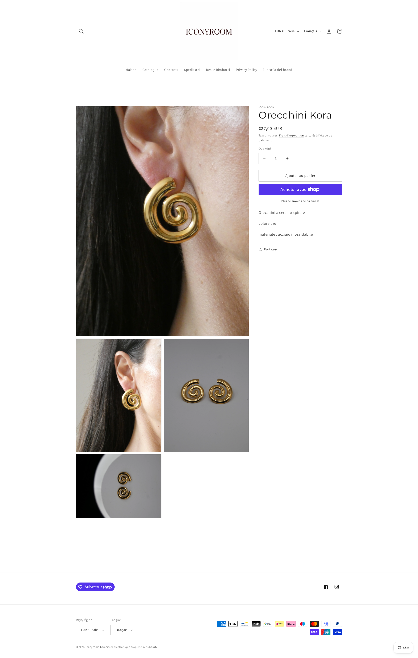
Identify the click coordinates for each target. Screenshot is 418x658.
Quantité (265, 149)
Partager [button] (270, 249)
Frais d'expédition (291, 135)
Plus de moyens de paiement (300, 201)
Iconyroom (92, 647)
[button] (81, 31)
